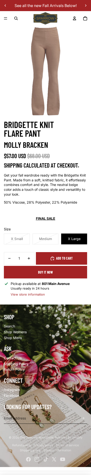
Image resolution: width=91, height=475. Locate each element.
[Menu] (5, 18)
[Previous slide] (5, 5)
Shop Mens (13, 338)
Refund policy (21, 445)
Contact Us (13, 358)
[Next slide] (85, 5)
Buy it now (45, 272)
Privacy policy (43, 445)
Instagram (12, 390)
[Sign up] (83, 418)
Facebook (12, 395)
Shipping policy (30, 450)
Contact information (57, 450)
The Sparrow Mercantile (36, 437)
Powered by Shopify (69, 437)
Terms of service (67, 445)
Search (9, 326)
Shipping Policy (16, 364)
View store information (28, 294)
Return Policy (14, 369)
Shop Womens (15, 332)
